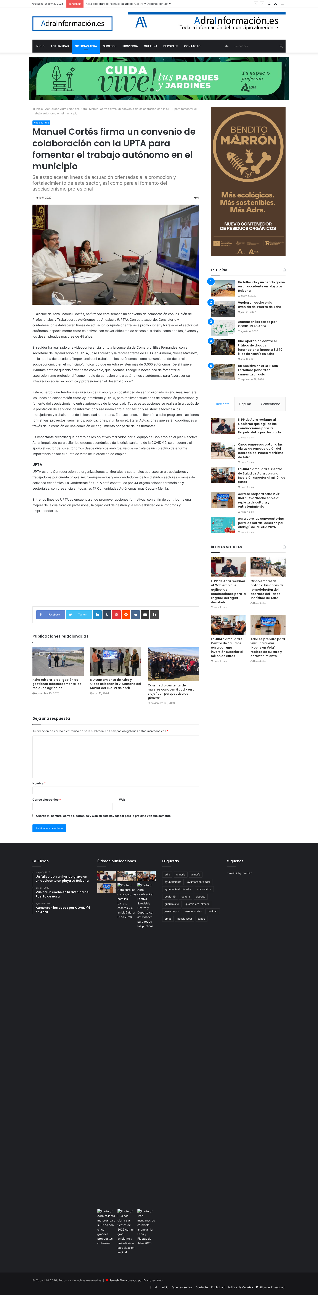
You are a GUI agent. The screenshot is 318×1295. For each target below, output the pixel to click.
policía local (184, 918)
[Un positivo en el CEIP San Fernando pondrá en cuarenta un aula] (223, 372)
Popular (245, 404)
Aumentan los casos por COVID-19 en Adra (257, 324)
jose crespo (171, 911)
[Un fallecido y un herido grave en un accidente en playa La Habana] (223, 288)
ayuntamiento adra (198, 881)
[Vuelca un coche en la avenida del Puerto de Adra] (223, 309)
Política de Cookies (240, 1287)
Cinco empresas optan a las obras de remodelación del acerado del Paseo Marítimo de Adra (260, 450)
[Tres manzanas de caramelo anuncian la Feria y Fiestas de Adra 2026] (146, 1227)
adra (167, 874)
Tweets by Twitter (239, 873)
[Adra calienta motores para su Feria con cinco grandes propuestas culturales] (106, 1227)
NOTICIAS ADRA (86, 46)
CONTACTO (192, 46)
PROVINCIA (130, 46)
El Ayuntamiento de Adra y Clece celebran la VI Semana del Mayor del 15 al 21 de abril (115, 684)
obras (168, 918)
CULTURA (150, 46)
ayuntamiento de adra (178, 889)
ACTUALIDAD (60, 46)
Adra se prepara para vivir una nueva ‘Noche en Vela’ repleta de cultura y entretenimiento (258, 500)
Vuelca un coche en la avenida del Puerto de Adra (259, 304)
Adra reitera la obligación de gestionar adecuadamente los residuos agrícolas (56, 684)
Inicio (39, 109)
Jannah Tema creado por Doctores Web (135, 1280)
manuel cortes (193, 911)
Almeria (180, 874)
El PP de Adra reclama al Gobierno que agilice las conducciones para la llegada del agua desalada (259, 425)
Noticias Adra (78, 109)
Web (122, 799)
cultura (185, 896)
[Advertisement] (115, 563)
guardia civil (172, 904)
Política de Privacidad (270, 1287)
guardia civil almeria (197, 904)
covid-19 (170, 896)
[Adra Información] (72, 23)
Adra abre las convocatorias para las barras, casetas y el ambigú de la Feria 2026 (261, 522)
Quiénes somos (182, 1287)
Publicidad (218, 1287)
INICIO (40, 46)
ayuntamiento (173, 881)
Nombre (39, 783)
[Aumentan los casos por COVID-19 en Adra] (223, 328)
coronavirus (204, 889)
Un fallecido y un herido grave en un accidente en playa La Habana (261, 286)
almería (195, 874)
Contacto (202, 1287)
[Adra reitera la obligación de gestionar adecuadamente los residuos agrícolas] (58, 661)
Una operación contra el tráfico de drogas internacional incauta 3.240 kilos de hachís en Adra (260, 347)
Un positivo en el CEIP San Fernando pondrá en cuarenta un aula (258, 370)
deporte (200, 896)
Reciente (223, 404)
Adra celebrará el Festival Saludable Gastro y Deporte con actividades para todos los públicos (149, 3)
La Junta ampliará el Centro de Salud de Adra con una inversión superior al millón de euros (261, 475)
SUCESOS (109, 46)
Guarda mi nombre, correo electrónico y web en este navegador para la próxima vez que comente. (104, 815)
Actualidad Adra (55, 109)
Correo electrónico (46, 799)
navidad (212, 911)
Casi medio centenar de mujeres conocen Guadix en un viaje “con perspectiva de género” (172, 691)
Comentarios (271, 404)
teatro (201, 918)
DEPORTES (170, 46)
